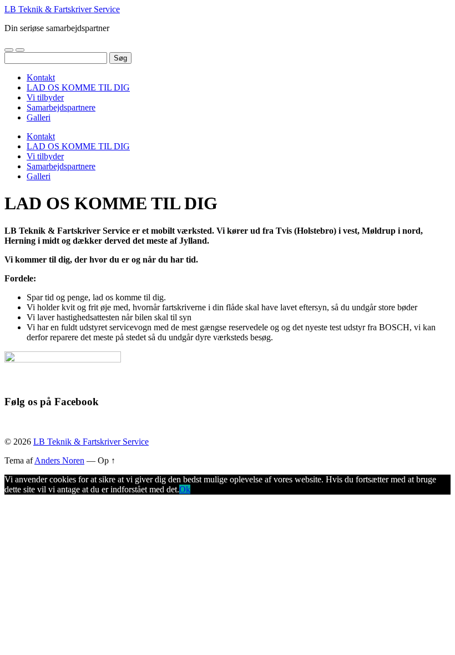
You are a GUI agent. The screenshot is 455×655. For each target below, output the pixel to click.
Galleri (38, 117)
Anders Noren (59, 460)
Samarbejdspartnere (61, 107)
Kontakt (41, 77)
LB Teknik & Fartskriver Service (62, 9)
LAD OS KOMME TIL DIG (78, 87)
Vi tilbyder (45, 97)
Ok (184, 489)
